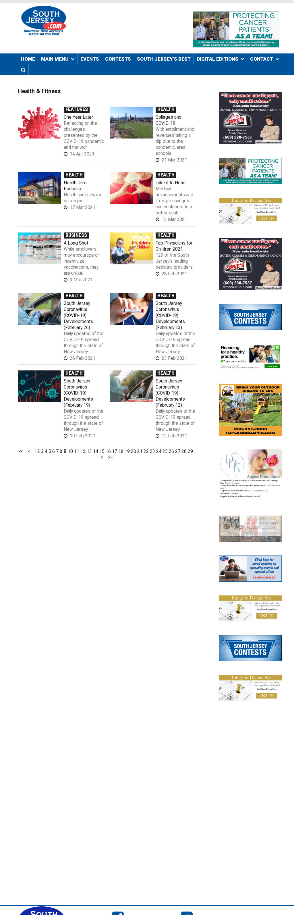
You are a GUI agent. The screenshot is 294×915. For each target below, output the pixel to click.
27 (177, 451)
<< (21, 451)
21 (139, 451)
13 (89, 451)
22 (146, 451)
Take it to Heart (171, 182)
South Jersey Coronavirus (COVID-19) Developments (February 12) (170, 393)
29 (190, 451)
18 (120, 451)
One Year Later (78, 117)
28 (184, 451)
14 (95, 451)
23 (152, 451)
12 (83, 451)
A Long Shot (76, 243)
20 (133, 451)
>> (110, 457)
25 (165, 451)
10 (70, 451)
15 (102, 451)
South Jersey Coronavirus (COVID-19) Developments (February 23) (170, 315)
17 (114, 451)
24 (158, 451)
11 (76, 451)
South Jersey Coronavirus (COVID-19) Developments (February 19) (78, 393)
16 (108, 451)
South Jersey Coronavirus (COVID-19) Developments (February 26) (78, 315)
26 (171, 451)
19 (127, 451)
